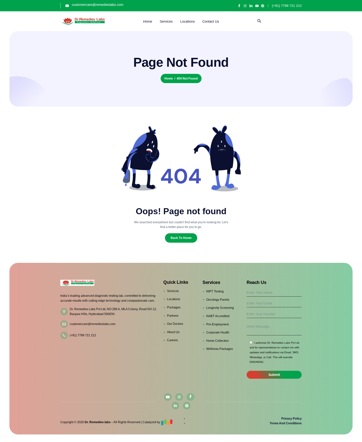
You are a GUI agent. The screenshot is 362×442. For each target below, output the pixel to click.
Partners (172, 315)
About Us (173, 332)
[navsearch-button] (259, 21)
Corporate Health (217, 332)
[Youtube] (256, 5)
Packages (173, 307)
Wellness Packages (219, 348)
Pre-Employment (217, 324)
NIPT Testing (215, 291)
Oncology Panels (217, 299)
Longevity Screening (220, 307)
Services (166, 21)
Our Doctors (175, 323)
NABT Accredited (217, 316)
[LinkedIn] (250, 5)
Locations (187, 21)
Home (147, 21)
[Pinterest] (262, 5)
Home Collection (217, 340)
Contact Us (210, 21)
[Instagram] (245, 5)
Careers (172, 340)
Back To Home (181, 237)
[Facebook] (239, 5)
